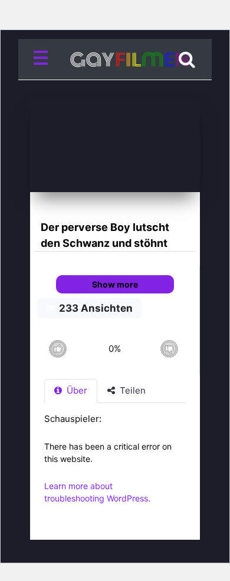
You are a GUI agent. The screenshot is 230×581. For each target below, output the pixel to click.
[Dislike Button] (169, 348)
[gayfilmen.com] (115, 59)
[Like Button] (57, 348)
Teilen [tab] (131, 390)
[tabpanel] (115, 464)
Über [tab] (75, 390)
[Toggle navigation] (43, 59)
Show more (115, 284)
